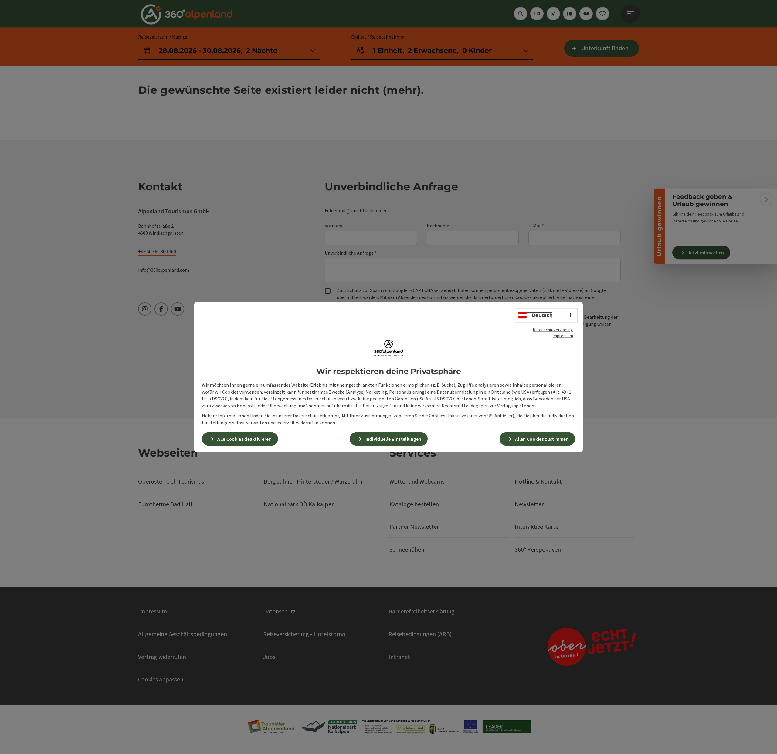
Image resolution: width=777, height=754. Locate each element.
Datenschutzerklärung (553, 329)
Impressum (563, 335)
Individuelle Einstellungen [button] (393, 439)
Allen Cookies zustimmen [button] (542, 439)
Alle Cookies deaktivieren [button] (244, 439)
